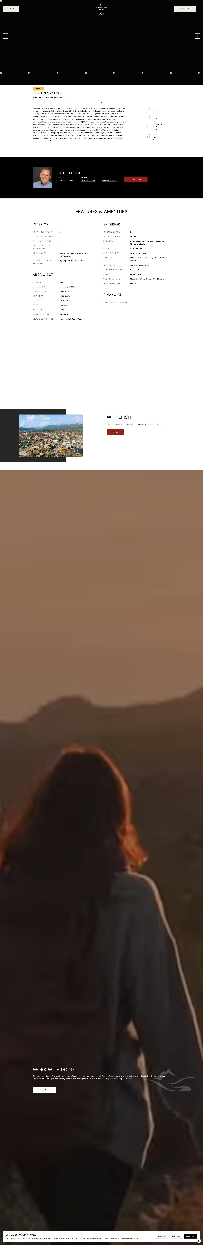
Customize (176, 1236)
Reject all (162, 1236)
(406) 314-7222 (88, 180)
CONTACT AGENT (136, 179)
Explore (115, 432)
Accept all (190, 1236)
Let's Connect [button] (44, 1090)
